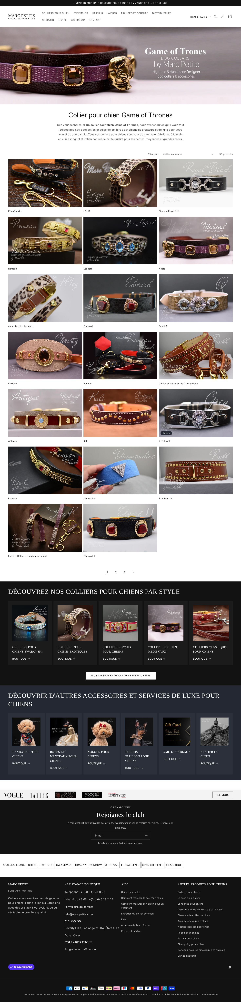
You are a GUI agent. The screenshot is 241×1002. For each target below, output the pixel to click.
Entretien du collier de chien (137, 913)
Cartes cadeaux (187, 955)
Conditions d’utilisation (162, 994)
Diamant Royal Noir (169, 211)
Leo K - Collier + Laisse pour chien (27, 556)
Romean (12, 268)
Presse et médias (131, 931)
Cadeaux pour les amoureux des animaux (202, 950)
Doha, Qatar (72, 935)
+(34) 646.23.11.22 (93, 892)
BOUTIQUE (19, 658)
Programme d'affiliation (80, 949)
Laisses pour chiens (189, 898)
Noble (162, 268)
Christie (12, 383)
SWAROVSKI (64, 865)
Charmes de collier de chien (194, 915)
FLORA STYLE (130, 865)
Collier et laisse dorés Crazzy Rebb (178, 383)
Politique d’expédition (188, 994)
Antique (12, 441)
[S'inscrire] (146, 835)
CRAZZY (80, 865)
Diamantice (89, 498)
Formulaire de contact (79, 906)
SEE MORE (223, 794)
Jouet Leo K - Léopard (20, 326)
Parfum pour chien (188, 938)
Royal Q (163, 326)
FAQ (123, 919)
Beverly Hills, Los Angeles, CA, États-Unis (92, 928)
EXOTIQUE (46, 865)
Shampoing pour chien (191, 944)
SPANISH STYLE (153, 865)
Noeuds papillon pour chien (194, 926)
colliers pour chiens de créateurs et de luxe (139, 129)
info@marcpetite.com (79, 914)
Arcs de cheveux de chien (193, 921)
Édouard (88, 326)
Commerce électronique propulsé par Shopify (65, 994)
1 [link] (107, 572)
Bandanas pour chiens (190, 903)
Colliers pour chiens (189, 892)
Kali (85, 441)
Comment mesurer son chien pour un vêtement (142, 905)
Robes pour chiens (188, 932)
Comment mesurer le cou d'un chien (142, 898)
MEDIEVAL (112, 865)
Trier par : (153, 154)
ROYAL (32, 865)
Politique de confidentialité (134, 994)
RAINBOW (95, 865)
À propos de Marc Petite (135, 925)
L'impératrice (15, 211)
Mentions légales (210, 994)
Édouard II (89, 556)
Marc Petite (36, 994)
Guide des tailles (130, 892)
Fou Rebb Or (166, 498)
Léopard (87, 268)
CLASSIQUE (174, 865)
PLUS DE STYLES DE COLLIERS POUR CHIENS (120, 675)
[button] (215, 16)
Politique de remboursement (104, 994)
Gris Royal (164, 441)
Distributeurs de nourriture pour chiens (200, 909)
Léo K (86, 211)
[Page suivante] (133, 572)
